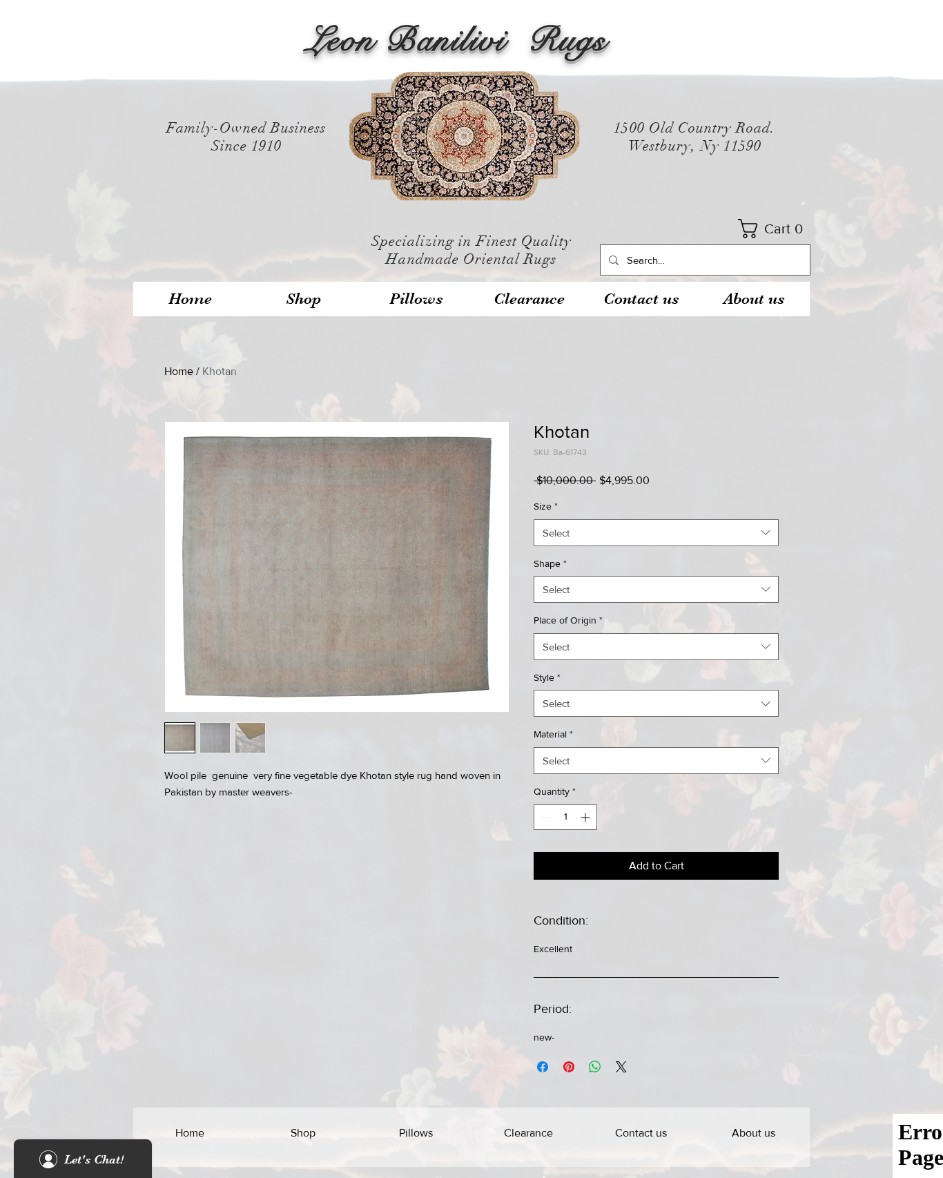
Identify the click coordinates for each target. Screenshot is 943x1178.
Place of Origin (568, 620)
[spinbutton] (565, 817)
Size (546, 506)
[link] (775, 228)
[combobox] (656, 532)
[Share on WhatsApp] (595, 1067)
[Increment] (586, 817)
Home (178, 371)
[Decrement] (544, 817)
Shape (550, 563)
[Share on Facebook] (542, 1067)
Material (553, 734)
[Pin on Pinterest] (569, 1067)
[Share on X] (621, 1067)
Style (547, 677)
